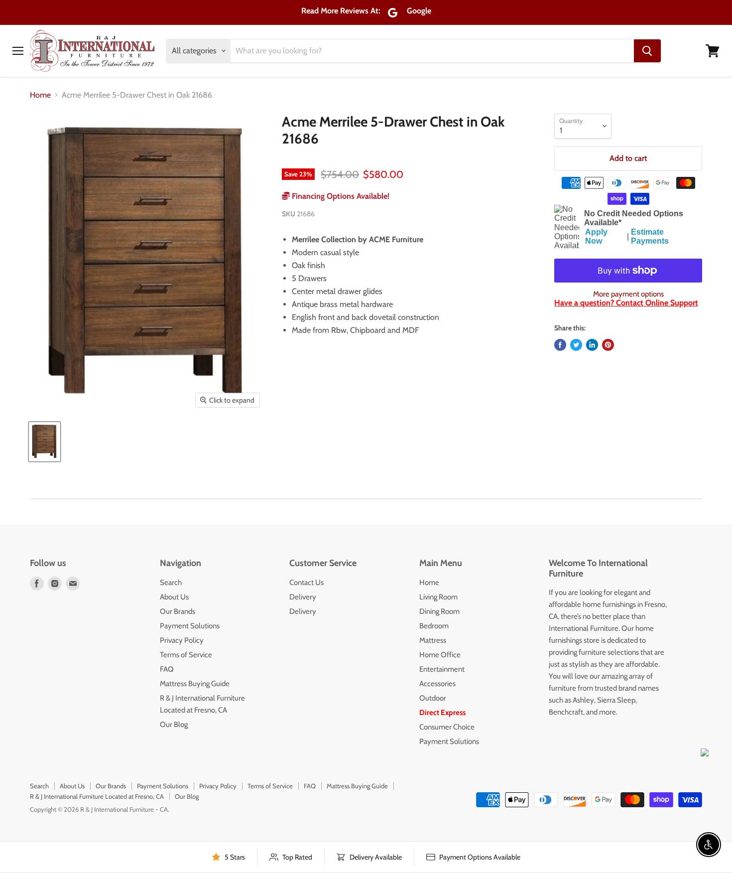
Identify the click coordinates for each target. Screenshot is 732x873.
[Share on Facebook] (560, 345)
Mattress (432, 640)
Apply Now (596, 236)
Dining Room (439, 611)
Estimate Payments (650, 236)
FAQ (167, 669)
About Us (174, 596)
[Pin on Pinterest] (608, 345)
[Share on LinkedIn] (592, 345)
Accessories (437, 683)
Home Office (440, 654)
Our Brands (177, 611)
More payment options (628, 294)
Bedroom (434, 625)
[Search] (647, 50)
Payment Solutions (190, 625)
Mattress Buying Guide (195, 683)
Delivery (302, 596)
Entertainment (442, 669)
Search (171, 582)
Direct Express (442, 712)
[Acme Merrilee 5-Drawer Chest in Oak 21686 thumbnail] (44, 441)
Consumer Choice (447, 727)
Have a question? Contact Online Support (626, 302)
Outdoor (432, 698)
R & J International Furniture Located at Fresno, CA (97, 796)
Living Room (438, 596)
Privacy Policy (182, 640)
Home (40, 95)
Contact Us (306, 582)
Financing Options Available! (339, 196)
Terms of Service (186, 654)
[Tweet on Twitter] (576, 345)
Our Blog (174, 724)
